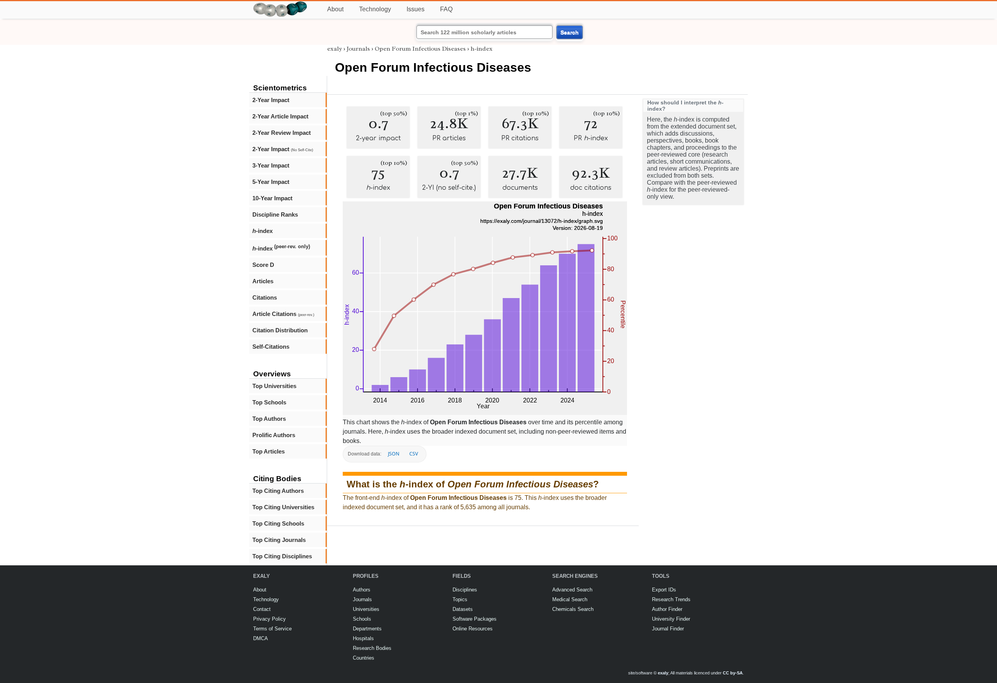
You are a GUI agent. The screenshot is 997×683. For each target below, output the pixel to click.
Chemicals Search (573, 609)
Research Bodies (372, 648)
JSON (393, 453)
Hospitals (363, 638)
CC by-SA (733, 673)
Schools (362, 619)
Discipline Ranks (275, 214)
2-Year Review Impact (281, 132)
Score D (263, 264)
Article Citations (283, 314)
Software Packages (475, 619)
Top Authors (269, 418)
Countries (363, 658)
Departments (367, 629)
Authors (361, 590)
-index (262, 231)
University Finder (671, 619)
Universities (366, 609)
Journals (358, 49)
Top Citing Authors (278, 490)
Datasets (463, 609)
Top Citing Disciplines (282, 556)
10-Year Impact (272, 198)
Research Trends (671, 599)
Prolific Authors (273, 435)
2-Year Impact (270, 100)
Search (569, 32)
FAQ (446, 9)
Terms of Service (272, 629)
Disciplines (465, 590)
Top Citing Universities (283, 507)
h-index (481, 49)
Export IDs (664, 590)
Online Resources (473, 629)
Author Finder (667, 609)
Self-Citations (270, 346)
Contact (262, 609)
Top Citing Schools (278, 523)
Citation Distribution (280, 330)
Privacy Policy (269, 619)
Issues (416, 9)
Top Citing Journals (279, 540)
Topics (460, 599)
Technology (375, 9)
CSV (413, 453)
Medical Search (569, 599)
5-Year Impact (270, 181)
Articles (262, 281)
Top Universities (274, 386)
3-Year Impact (270, 165)
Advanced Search (572, 590)
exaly (334, 49)
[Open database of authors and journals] (280, 4)
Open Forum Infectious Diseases (420, 49)
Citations (264, 297)
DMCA (260, 638)
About (335, 9)
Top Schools (269, 402)
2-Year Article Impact (280, 116)
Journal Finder (668, 629)
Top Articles (268, 451)
